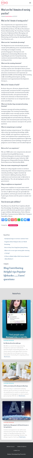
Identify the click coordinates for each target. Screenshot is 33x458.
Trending (16, 276)
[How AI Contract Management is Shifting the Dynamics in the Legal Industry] (16, 410)
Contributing (16, 268)
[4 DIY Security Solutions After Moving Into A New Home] (16, 371)
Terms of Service (21, 446)
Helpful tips (10, 271)
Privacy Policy (10, 446)
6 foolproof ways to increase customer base (16, 238)
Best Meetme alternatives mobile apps (12, 343)
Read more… (7, 356)
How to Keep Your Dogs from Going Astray (15, 247)
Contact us (17, 450)
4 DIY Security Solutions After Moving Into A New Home (16, 386)
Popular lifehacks (13, 225)
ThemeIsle (23, 454)
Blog (6, 268)
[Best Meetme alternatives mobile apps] (16, 318)
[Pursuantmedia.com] (5, 3)
